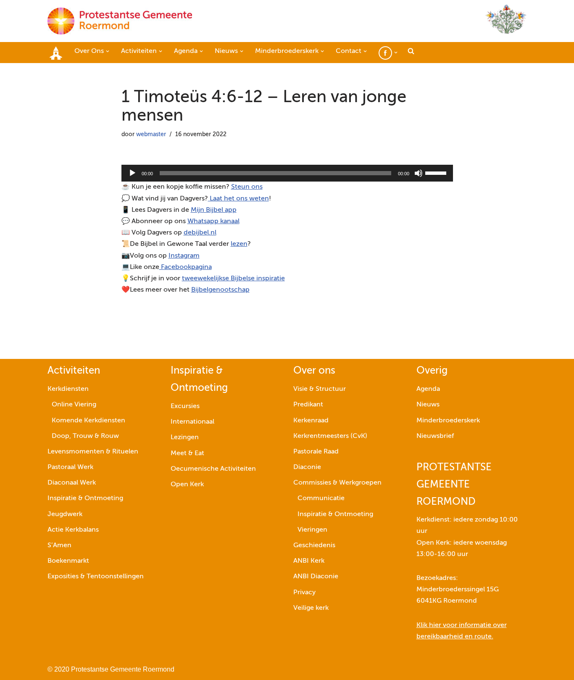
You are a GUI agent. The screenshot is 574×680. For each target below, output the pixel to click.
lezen (239, 244)
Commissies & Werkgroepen (337, 483)
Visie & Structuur (319, 389)
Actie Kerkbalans (73, 530)
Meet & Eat (187, 453)
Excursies (185, 406)
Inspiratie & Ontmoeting (85, 498)
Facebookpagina (185, 267)
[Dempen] (418, 173)
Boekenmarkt (68, 561)
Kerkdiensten (68, 389)
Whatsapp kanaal (213, 221)
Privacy (304, 592)
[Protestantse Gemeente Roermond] (119, 21)
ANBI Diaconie (315, 576)
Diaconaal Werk (71, 483)
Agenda (428, 389)
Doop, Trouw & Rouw (85, 436)
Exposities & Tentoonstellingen (95, 576)
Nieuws (428, 404)
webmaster (151, 134)
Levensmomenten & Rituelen (92, 451)
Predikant (308, 404)
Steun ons (247, 187)
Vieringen (312, 530)
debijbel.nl (200, 232)
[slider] (437, 172)
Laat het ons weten (238, 198)
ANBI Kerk (308, 561)
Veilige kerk (311, 608)
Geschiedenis (314, 545)
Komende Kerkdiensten (88, 420)
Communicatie (321, 498)
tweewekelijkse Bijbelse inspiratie (233, 278)
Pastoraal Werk (70, 467)
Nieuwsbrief (435, 436)
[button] (107, 51)
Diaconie (307, 467)
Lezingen (185, 437)
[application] (287, 173)
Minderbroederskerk (448, 420)
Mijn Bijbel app (214, 210)
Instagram (184, 256)
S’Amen (59, 545)
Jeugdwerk (64, 514)
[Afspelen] (132, 173)
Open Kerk (187, 484)
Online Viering (74, 404)
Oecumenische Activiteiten (213, 469)
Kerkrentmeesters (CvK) (330, 436)
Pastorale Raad (316, 451)
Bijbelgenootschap (220, 290)
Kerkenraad (311, 420)
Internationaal (192, 422)
